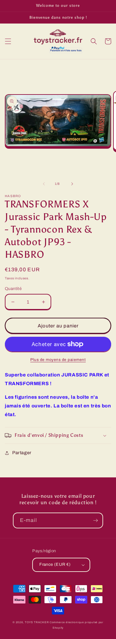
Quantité (13, 288)
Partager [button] (22, 452)
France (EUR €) (55, 564)
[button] (8, 41)
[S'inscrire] (95, 520)
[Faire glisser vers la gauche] (44, 184)
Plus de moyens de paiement (58, 359)
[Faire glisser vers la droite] (72, 184)
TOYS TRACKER (37, 622)
